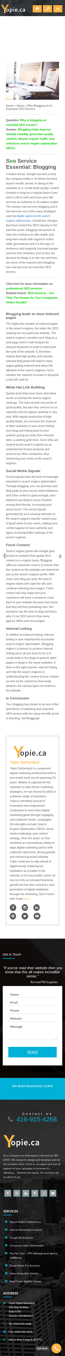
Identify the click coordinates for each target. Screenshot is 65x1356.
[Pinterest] (13, 916)
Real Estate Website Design (25, 1281)
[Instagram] (25, 907)
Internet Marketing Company (26, 1229)
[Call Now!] (56, 1348)
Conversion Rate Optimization (27, 1245)
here (27, 898)
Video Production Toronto (24, 1273)
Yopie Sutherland (24, 762)
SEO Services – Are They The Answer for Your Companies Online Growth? (32, 298)
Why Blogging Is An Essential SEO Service (29, 107)
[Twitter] (24, 916)
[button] (57, 8)
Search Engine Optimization (25, 1221)
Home (10, 105)
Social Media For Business (25, 1265)
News (20, 105)
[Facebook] (13, 907)
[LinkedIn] (36, 907)
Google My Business (21, 1237)
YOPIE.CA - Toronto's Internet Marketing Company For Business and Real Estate (13, 10)
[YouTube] (37, 916)
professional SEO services (24, 288)
